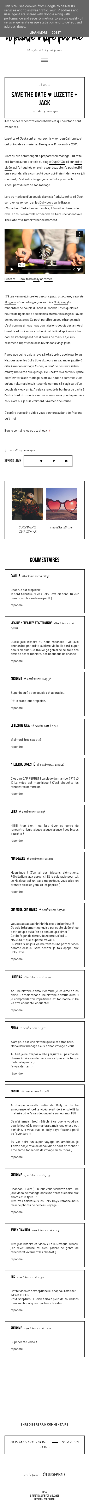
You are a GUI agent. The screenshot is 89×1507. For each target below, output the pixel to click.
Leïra (14, 811)
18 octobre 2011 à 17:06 (52, 910)
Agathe (15, 1091)
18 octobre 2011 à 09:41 (44, 726)
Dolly (56, 179)
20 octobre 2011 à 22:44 (45, 1230)
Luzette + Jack (15, 279)
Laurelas (16, 977)
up (43, 1492)
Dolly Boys (61, 302)
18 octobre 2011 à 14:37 (40, 859)
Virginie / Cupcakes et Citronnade (31, 623)
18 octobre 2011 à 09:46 (50, 765)
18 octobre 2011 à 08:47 (35, 576)
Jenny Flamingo (20, 1230)
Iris (13, 1277)
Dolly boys (46, 202)
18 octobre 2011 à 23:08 (35, 1091)
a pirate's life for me (41, 1495)
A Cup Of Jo (57, 162)
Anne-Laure (18, 858)
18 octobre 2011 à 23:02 (33, 1028)
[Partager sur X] (41, 461)
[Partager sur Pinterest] (54, 461)
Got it (56, 32)
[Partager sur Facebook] (29, 461)
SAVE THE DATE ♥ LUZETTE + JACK (44, 99)
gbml (52, 1499)
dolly (36, 279)
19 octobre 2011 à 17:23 (37, 1175)
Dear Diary (38, 111)
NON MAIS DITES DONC (29, 1442)
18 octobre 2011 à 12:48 (32, 812)
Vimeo (48, 279)
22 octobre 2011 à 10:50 (30, 1277)
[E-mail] (66, 461)
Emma (14, 1028)
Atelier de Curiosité (23, 764)
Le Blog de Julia (20, 725)
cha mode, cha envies (24, 910)
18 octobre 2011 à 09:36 (37, 679)
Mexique (52, 111)
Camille (15, 576)
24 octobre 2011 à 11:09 (37, 1328)
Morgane (10, 302)
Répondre (17, 605)
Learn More (38, 32)
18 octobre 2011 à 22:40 (37, 977)
